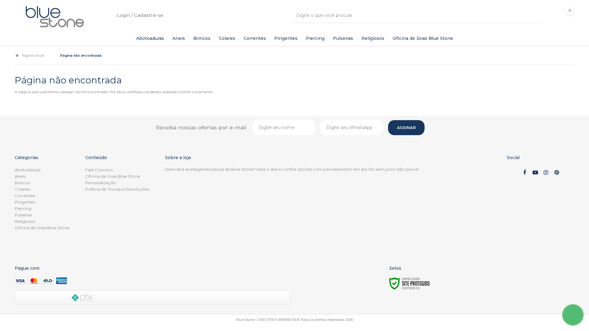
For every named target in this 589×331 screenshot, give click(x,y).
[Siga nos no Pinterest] (556, 172)
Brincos (22, 182)
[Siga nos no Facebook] (524, 172)
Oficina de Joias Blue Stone (42, 227)
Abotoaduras (27, 169)
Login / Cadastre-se (140, 15)
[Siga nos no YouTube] (535, 172)
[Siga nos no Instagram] (546, 172)
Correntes (25, 195)
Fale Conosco (99, 169)
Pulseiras (23, 214)
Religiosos (25, 221)
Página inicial (33, 55)
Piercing (23, 208)
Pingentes (25, 202)
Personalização (100, 182)
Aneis (20, 176)
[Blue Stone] (55, 17)
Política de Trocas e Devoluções (117, 189)
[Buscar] (532, 15)
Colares (22, 189)
